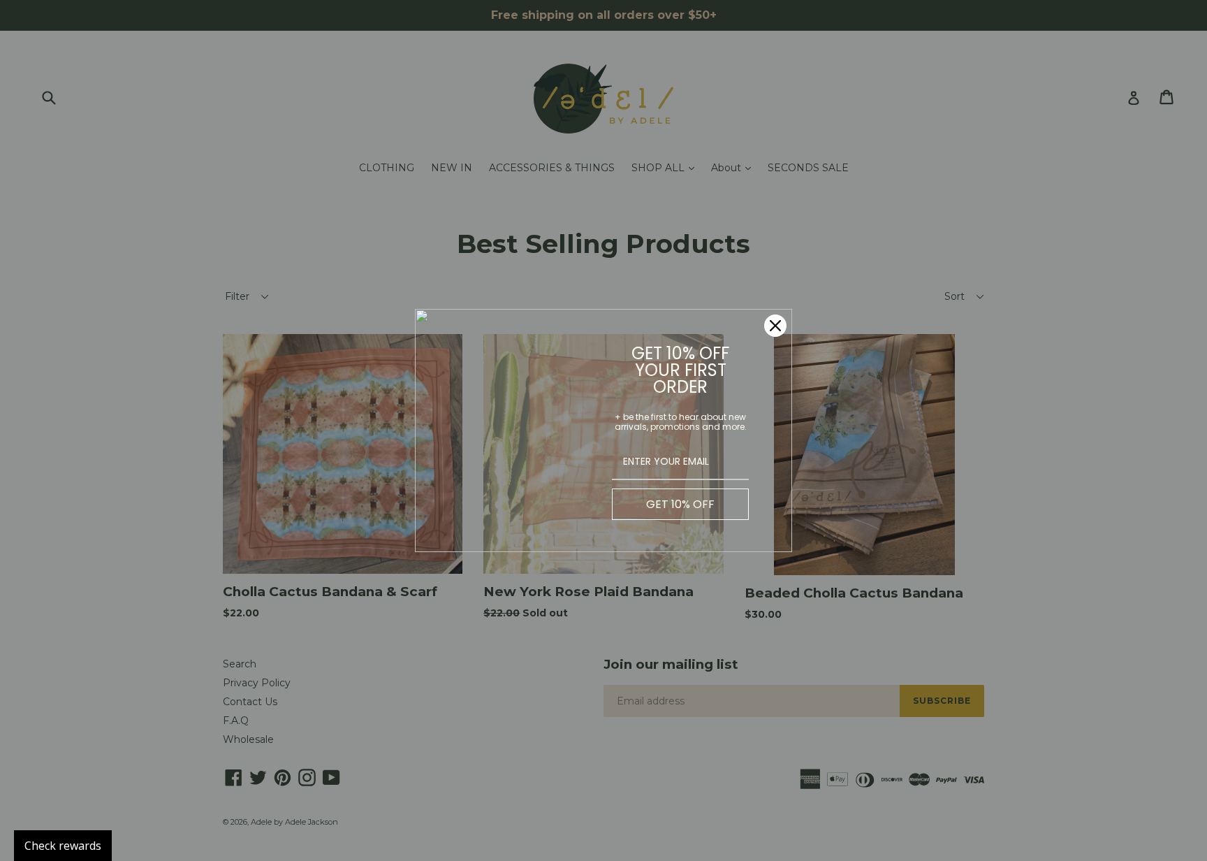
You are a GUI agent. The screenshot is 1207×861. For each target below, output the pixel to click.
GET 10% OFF (680, 504)
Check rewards (62, 845)
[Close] (775, 325)
